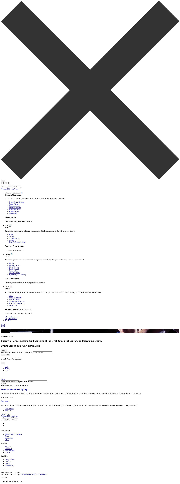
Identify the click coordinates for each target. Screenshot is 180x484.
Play (3, 181)
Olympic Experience (12, 317)
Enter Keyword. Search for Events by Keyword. (17, 352)
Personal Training (15, 208)
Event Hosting (14, 267)
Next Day (8, 410)
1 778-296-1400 (26, 474)
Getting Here (13, 271)
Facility (11, 263)
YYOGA (8, 321)
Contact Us (13, 305)
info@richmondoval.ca (39, 474)
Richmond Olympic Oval (9, 189)
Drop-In (11, 240)
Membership (13, 213)
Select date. (24, 381)
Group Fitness (13, 204)
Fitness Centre (14, 211)
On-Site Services (14, 273)
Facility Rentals (14, 269)
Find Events (5, 355)
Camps (11, 236)
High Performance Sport (17, 242)
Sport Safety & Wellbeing (17, 274)
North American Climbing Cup (14, 389)
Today (3, 379)
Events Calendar (14, 265)
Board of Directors (15, 298)
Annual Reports (14, 299)
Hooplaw (5, 401)
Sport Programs (14, 238)
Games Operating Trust (16, 301)
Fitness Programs (14, 209)
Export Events (5, 414)
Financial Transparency (16, 303)
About (11, 296)
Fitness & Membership (16, 202)
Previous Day (9, 409)
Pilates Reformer (14, 206)
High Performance (11, 319)
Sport (11, 234)
